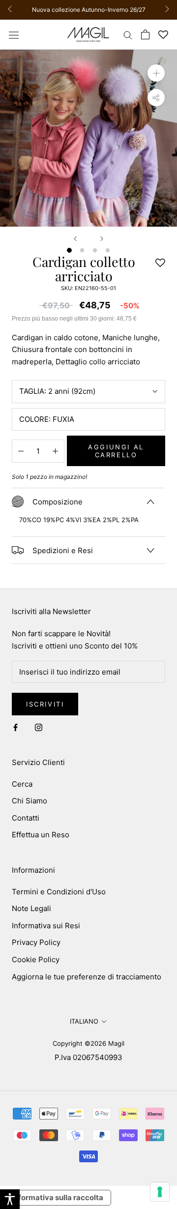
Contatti (25, 818)
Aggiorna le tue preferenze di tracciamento (86, 976)
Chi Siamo (29, 800)
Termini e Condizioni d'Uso (59, 891)
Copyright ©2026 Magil (88, 1043)
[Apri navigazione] (14, 34)
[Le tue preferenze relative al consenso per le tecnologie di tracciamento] (159, 1191)
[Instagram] (38, 727)
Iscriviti (45, 704)
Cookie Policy (35, 959)
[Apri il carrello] (145, 34)
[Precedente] (75, 238)
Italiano (84, 1021)
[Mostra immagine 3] (94, 250)
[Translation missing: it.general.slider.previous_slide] (12, 10)
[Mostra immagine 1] (69, 250)
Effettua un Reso (40, 834)
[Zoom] (156, 73)
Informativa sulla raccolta (57, 1197)
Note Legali (31, 908)
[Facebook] (15, 727)
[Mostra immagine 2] (82, 250)
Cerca (22, 784)
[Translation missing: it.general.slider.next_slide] (164, 10)
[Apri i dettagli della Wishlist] (163, 34)
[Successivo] (101, 238)
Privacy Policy (36, 942)
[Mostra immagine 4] (107, 250)
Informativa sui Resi (46, 925)
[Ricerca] (127, 34)
